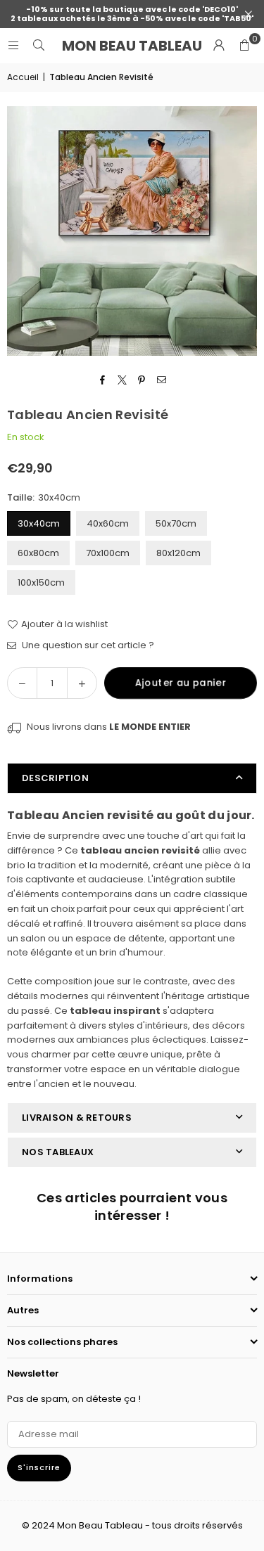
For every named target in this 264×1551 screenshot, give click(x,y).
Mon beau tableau (132, 46)
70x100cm (108, 553)
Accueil (23, 77)
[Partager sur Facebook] (102, 380)
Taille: (43, 497)
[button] (244, 45)
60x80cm (38, 553)
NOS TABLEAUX (58, 1152)
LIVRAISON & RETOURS (77, 1117)
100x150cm (41, 582)
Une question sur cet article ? (87, 645)
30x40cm (39, 523)
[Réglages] (219, 45)
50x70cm (176, 523)
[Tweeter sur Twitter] (122, 380)
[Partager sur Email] (161, 380)
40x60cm (108, 523)
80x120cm (178, 553)
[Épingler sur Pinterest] (142, 380)
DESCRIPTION (55, 778)
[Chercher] (38, 45)
